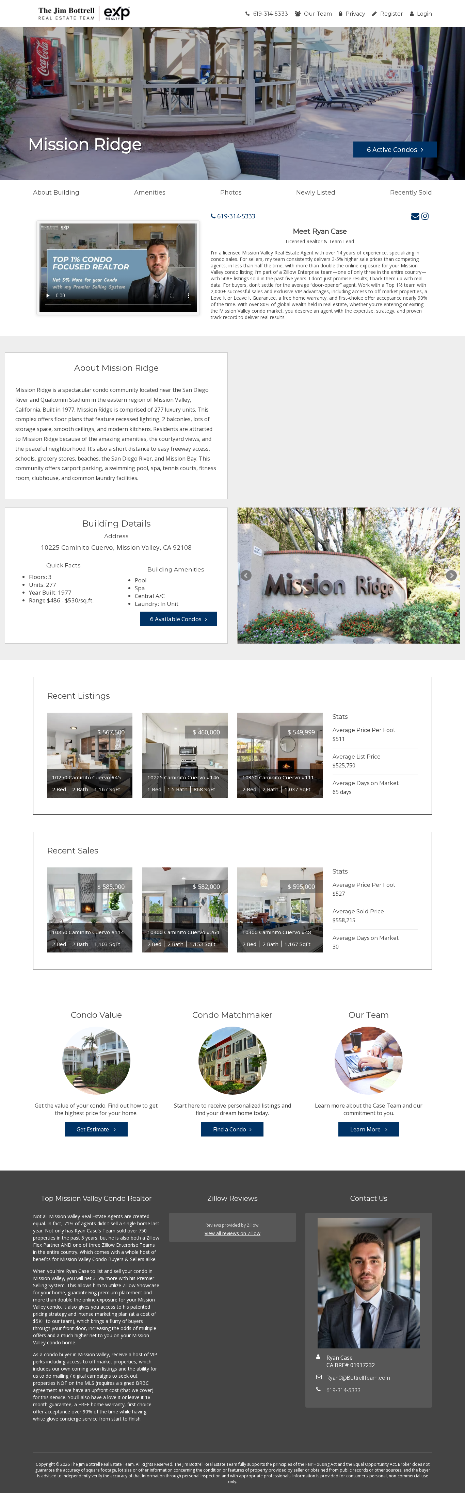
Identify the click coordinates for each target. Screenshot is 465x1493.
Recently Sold (411, 192)
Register (391, 14)
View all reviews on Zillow (232, 1233)
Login (424, 14)
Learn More (366, 1129)
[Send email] (415, 215)
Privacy (355, 14)
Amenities (149, 192)
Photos (231, 192)
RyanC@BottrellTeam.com (358, 1378)
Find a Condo (229, 1129)
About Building (56, 192)
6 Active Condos (392, 149)
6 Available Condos (176, 619)
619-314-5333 (270, 14)
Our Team (318, 14)
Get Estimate (93, 1129)
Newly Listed (315, 192)
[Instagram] (425, 215)
